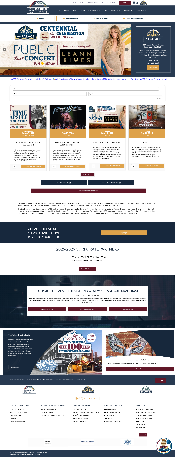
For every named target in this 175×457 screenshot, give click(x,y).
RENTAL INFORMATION (80, 421)
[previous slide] (141, 434)
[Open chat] (164, 446)
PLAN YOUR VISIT (15, 415)
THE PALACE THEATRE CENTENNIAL (52, 415)
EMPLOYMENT (140, 424)
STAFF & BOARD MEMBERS (144, 418)
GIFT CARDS (14, 418)
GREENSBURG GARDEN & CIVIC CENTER (86, 412)
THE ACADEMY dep (47, 412)
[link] (143, 2)
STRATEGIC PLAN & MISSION (145, 412)
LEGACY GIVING (109, 415)
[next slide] (145, 434)
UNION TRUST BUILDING (80, 418)
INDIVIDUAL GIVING (110, 409)
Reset (159, 98)
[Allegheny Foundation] (47, 442)
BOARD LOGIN (140, 421)
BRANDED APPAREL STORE (112, 421)
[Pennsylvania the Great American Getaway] (87, 442)
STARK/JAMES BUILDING (81, 415)
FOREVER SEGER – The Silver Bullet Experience (67, 143)
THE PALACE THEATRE (80, 409)
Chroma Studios (34, 454)
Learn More (15, 367)
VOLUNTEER (108, 418)
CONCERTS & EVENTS (17, 409)
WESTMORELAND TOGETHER (145, 415)
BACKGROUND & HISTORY (144, 409)
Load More (87, 175)
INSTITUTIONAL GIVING (112, 412)
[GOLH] (127, 442)
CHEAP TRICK (147, 142)
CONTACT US (140, 427)
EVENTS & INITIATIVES (48, 409)
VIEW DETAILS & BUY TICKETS (33, 166)
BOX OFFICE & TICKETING (18, 412)
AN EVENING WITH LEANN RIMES (107, 142)
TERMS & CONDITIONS (17, 421)
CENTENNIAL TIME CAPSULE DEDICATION (28, 143)
